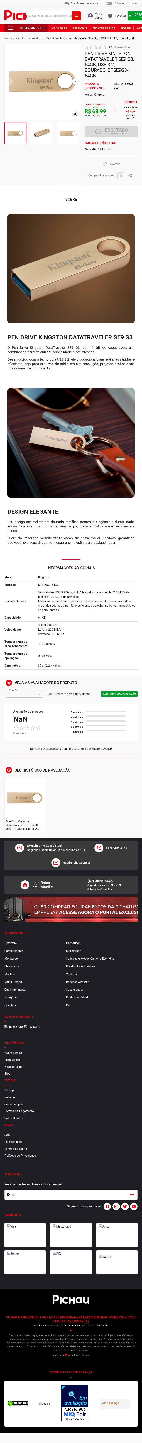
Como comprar (13, 1104)
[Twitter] (124, 1206)
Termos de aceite (15, 1149)
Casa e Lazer (74, 989)
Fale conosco (13, 1142)
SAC (7, 1135)
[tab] (15, 133)
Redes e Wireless (77, 982)
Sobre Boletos (13, 1118)
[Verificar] (18, 1406)
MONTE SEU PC (59, 28)
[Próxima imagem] (75, 81)
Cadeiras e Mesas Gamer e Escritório (90, 958)
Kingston (100, 94)
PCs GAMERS (80, 28)
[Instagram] (115, 1206)
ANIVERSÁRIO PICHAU (104, 28)
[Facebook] (106, 1206)
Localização (12, 1060)
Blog (7, 1073)
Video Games (13, 982)
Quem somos (13, 1053)
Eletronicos (11, 966)
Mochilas (10, 974)
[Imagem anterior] (9, 81)
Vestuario (72, 974)
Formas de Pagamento (19, 1111)
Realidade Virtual (77, 997)
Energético (11, 997)
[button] (105, 164)
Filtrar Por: (13, 690)
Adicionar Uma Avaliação (119, 693)
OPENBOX (126, 28)
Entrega (9, 1090)
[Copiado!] (121, 175)
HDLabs (85, 1355)
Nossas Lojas (13, 1067)
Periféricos (73, 943)
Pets (69, 1005)
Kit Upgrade (73, 951)
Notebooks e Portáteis (81, 966)
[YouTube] (133, 1206)
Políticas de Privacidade (20, 1155)
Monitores (11, 958)
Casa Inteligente (15, 989)
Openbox (10, 1005)
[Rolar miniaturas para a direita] (77, 134)
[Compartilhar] (130, 175)
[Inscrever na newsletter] (132, 1195)
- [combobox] (9, 694)
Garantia (9, 1097)
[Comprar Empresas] (71, 909)
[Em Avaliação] (75, 1404)
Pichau (74, 1355)
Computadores (13, 951)
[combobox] (53, 15)
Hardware (10, 943)
